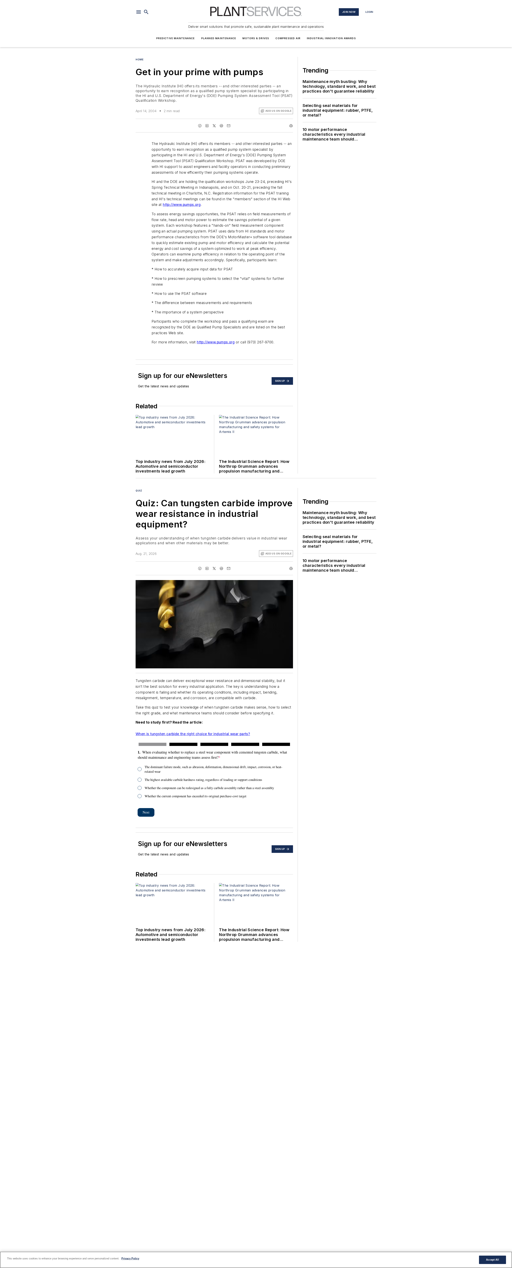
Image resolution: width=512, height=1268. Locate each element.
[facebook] (200, 126)
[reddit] (221, 126)
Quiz (139, 490)
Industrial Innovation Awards (331, 38)
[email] (229, 126)
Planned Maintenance (218, 38)
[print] (291, 126)
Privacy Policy (130, 1258)
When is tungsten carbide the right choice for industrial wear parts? (193, 734)
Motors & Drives (255, 38)
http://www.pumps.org (182, 204)
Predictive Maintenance (175, 38)
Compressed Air (287, 38)
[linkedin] (207, 126)
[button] (139, 12)
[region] (256, 1260)
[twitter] (214, 126)
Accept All (492, 1259)
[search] (146, 12)
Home (139, 59)
